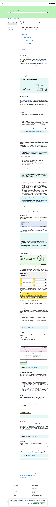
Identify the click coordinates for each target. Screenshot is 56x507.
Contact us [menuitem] (15, 491)
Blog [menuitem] (14, 492)
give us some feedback (28, 416)
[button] (16, 22)
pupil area (33, 316)
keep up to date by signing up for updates (30, 458)
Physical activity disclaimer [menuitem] (36, 492)
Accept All (36, 503)
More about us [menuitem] (10, 31)
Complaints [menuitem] (34, 494)
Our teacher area (24, 34)
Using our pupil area (31, 327)
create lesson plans (40, 237)
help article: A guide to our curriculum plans (37, 131)
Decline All (42, 503)
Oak (24, 29)
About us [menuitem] (15, 488)
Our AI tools (23, 48)
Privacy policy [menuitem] (34, 486)
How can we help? (13, 11)
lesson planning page (35, 152)
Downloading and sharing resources (29, 38)
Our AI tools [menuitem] (10, 25)
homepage (38, 145)
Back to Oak (52, 3)
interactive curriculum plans (27, 110)
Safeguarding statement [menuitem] (36, 491)
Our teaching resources (16, 18)
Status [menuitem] (15, 495)
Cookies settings (29, 503)
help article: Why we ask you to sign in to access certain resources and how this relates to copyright (34, 247)
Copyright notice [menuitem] (34, 488)
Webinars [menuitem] (15, 494)
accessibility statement (31, 455)
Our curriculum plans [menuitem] (11, 22)
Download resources (28, 389)
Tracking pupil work (29, 43)
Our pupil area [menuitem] (10, 27)
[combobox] (27, 12)
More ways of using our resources (27, 46)
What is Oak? (24, 31)
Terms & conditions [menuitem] (35, 485)
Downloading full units (29, 40)
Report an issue (52, 0)
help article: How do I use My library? (32, 367)
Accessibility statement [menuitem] (35, 489)
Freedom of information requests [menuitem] (37, 495)
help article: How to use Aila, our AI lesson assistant (33, 404)
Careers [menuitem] (15, 489)
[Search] (47, 12)
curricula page (25, 128)
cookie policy (17, 501)
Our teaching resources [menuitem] (11, 24)
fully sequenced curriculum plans (26, 100)
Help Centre (9, 18)
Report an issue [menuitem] (16, 485)
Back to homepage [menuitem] (17, 486)
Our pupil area (24, 49)
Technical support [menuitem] (10, 29)
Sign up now (23, 84)
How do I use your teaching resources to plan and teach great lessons (29, 473)
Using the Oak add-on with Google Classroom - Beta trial (27, 475)
